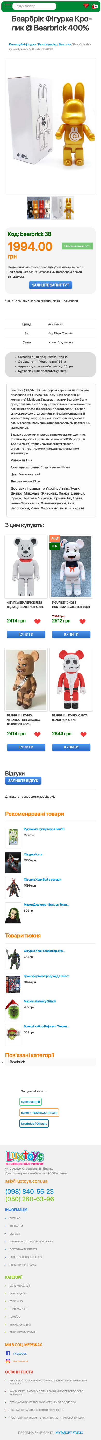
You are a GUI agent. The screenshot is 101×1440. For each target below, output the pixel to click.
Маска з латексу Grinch (40, 1001)
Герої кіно (16, 1301)
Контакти (16, 1225)
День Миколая (20, 1285)
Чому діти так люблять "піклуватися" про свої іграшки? (47, 1417)
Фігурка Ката (33, 854)
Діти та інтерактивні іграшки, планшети (36, 1409)
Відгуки (15, 1233)
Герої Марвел (18, 1308)
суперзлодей (30, 1102)
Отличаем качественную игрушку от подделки (43, 1402)
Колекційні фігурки (23, 44)
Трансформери (20, 1324)
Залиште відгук (23, 781)
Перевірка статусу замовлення (31, 1241)
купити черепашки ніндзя (39, 1112)
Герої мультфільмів (22, 1332)
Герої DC (15, 1316)
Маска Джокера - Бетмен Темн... (46, 905)
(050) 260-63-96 (29, 1199)
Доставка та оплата (23, 1249)
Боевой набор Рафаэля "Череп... (46, 1026)
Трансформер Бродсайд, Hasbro (46, 976)
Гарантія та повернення (26, 1257)
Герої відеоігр (47, 44)
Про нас (15, 1218)
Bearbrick (65, 44)
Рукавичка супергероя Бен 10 (44, 829)
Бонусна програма (23, 1264)
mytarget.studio (69, 1433)
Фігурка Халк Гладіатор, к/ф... (44, 951)
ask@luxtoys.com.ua (26, 1181)
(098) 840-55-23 (29, 1191)
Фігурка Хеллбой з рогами (42, 879)
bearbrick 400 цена (34, 1123)
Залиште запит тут (50, 285)
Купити (26, 634)
